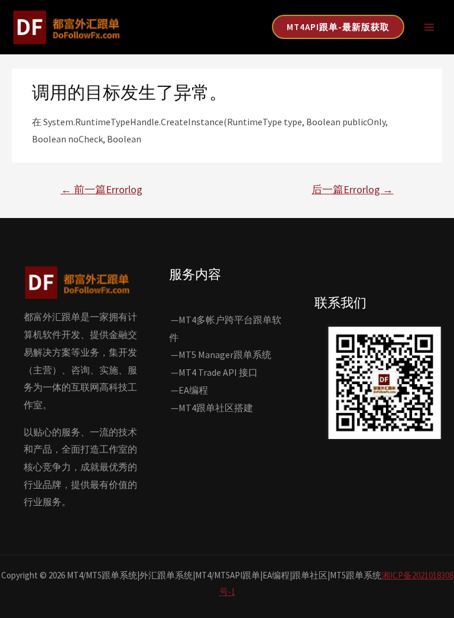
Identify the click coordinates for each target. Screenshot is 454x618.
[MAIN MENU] (429, 27)
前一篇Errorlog (101, 189)
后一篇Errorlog (352, 189)
